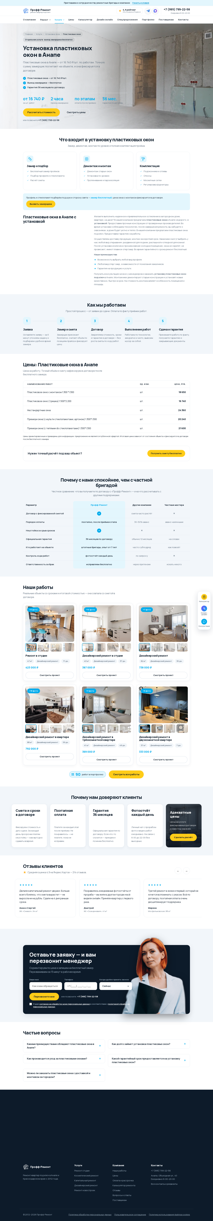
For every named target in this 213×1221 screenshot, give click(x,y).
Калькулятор (85, 19)
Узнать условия (140, 2)
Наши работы (119, 1170)
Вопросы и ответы (122, 1195)
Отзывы (116, 1190)
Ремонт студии (82, 1170)
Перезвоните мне (44, 996)
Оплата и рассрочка (123, 1180)
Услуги (58, 19)
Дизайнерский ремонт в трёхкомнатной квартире (98, 738)
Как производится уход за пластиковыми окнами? (57, 1058)
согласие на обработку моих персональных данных (64, 1004)
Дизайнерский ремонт (153, 655)
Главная (29, 34)
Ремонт (44, 19)
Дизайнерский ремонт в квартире (47, 737)
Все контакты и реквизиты (164, 1183)
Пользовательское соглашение (130, 1214)
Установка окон (52, 34)
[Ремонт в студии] (49, 623)
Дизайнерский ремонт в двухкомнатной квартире (155, 738)
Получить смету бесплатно (166, 453)
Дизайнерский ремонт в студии (102, 655)
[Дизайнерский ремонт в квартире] (49, 705)
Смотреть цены (76, 112)
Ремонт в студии (36, 655)
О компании (29, 19)
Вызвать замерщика (41, 203)
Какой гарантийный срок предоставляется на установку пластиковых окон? (146, 1060)
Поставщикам (166, 19)
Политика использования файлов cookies (169, 1214)
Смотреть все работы (126, 774)
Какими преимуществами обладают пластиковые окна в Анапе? (60, 1045)
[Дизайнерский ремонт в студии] (106, 623)
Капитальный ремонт (85, 1180)
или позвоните (41, 120)
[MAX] (155, 11)
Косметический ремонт (86, 1175)
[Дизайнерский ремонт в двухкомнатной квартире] (163, 705)
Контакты (183, 19)
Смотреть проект (50, 675)
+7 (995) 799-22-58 (177, 9)
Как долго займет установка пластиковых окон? (141, 1044)
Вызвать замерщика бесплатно (154, 1130)
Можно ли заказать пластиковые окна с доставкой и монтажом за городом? (58, 1075)
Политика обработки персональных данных (90, 1214)
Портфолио (148, 19)
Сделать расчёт (183, 837)
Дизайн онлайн (105, 19)
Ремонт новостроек (84, 1190)
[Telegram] (148, 11)
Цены (71, 19)
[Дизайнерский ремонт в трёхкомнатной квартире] (106, 705)
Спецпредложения (127, 19)
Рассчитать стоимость (41, 112)
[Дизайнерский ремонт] (163, 623)
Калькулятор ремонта (124, 1185)
